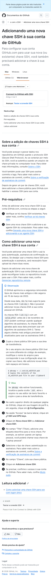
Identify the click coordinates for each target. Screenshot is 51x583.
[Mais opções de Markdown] (28, 87)
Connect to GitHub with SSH (19, 94)
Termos (23, 571)
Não (18, 534)
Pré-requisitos (12, 199)
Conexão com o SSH (12, 22)
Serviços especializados (19, 574)
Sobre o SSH (34, 166)
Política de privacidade (10, 538)
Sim (8, 534)
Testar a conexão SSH (23, 103)
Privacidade (33, 571)
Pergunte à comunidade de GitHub (18, 550)
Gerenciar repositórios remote (16, 280)
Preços (5, 574)
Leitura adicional (14, 483)
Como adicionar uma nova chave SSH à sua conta (21, 243)
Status (42, 571)
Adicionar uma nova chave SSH (36, 22)
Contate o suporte (11, 553)
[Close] (44, 4)
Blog (33, 574)
